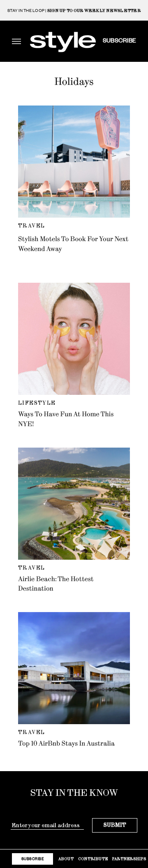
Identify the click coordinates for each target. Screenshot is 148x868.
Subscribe (119, 40)
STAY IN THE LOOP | (74, 10)
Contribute (93, 858)
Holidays (73, 81)
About (66, 858)
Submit (115, 824)
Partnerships (129, 858)
